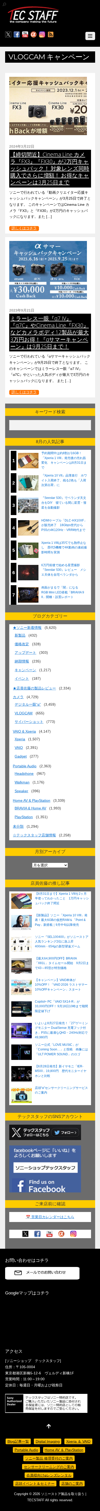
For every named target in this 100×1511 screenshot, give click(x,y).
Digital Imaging (48, 1441)
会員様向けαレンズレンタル (49, 1475)
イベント (22, 678)
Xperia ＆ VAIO (78, 1441)
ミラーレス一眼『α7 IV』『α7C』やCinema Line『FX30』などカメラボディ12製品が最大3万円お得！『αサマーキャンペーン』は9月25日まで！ (49, 332)
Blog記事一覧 (18, 1441)
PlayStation (24, 817)
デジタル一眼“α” (28, 704)
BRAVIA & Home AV (30, 808)
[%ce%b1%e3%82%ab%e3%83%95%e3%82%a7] (34, 35)
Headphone (24, 773)
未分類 (18, 826)
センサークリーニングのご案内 (49, 1467)
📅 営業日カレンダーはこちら (50, 1217)
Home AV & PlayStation (31, 800)
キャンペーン (25, 670)
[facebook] (17, 35)
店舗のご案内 (72, 1483)
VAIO (19, 747)
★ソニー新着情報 (27, 628)
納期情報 (22, 661)
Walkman (22, 782)
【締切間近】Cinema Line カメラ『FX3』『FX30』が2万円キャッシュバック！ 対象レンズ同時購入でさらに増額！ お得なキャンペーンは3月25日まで (49, 168)
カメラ (18, 697)
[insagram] (42, 35)
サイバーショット (29, 722)
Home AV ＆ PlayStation (64, 1450)
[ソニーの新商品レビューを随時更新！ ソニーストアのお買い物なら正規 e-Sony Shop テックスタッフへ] (33, 22)
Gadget (21, 756)
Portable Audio (24, 766)
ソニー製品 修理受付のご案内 (49, 1458)
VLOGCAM (24, 713)
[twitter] (8, 35)
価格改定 (22, 644)
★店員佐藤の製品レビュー (34, 688)
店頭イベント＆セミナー (35, 1483)
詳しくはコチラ (24, 228)
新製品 (20, 635)
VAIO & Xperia (24, 731)
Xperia (20, 739)
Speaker (21, 791)
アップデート (25, 652)
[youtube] (25, 35)
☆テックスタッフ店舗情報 (34, 835)
